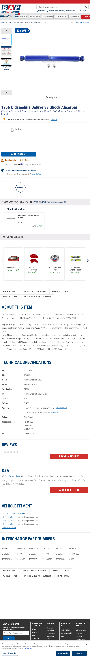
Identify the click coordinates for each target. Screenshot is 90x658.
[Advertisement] (45, 598)
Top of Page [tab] (63, 576)
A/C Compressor (81, 630)
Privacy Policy (51, 633)
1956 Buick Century (9, 517)
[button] (41, 11)
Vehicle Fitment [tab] (11, 296)
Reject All (79, 653)
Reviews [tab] (56, 291)
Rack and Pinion (80, 639)
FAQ (33, 635)
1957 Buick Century (9, 520)
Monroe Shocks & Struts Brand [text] (28, 217)
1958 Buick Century (9, 524)
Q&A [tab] (67, 291)
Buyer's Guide (14, 476)
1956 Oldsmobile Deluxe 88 (13, 513)
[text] (30, 222)
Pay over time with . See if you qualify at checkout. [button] (24, 164)
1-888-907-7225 (65, 630)
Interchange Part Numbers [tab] (37, 296)
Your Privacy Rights (9, 653)
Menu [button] (2, 15)
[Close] (86, 644)
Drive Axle (79, 633)
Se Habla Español (66, 633)
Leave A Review (69, 456)
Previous (2, 261)
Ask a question (69, 490)
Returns (34, 632)
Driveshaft (79, 636)
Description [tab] (9, 291)
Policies (34, 629)
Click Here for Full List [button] (9, 528)
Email (62, 636)
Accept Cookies (63, 653)
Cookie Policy (27, 648)
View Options (36, 174)
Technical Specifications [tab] (33, 291)
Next (87, 261)
